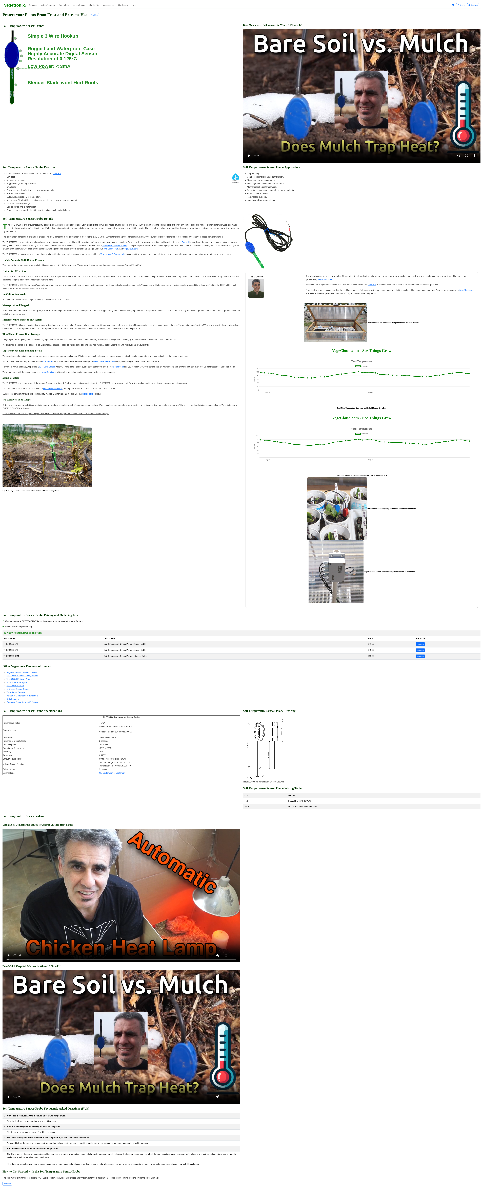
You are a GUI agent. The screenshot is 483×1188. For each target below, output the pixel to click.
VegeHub (57, 174)
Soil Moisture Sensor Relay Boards (22, 676)
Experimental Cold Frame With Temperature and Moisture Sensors (393, 323)
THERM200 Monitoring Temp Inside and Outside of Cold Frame (391, 509)
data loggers (47, 361)
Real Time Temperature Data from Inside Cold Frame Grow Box (361, 408)
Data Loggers (13, 699)
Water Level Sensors (16, 692)
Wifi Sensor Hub (111, 249)
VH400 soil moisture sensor (114, 245)
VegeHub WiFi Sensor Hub (112, 254)
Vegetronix (15, 5)
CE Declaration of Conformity (112, 773)
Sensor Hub (118, 367)
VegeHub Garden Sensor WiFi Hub (22, 672)
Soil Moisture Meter (15, 686)
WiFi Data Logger (47, 367)
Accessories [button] (109, 5)
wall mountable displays (104, 361)
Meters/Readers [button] (48, 5)
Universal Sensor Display (18, 689)
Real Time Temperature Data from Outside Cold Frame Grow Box (362, 475)
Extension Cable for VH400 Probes (22, 702)
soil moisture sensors (52, 389)
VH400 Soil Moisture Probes (19, 679)
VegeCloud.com (130, 249)
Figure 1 (185, 242)
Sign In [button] (462, 5)
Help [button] (134, 5)
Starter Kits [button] (94, 5)
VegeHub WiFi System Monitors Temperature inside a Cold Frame (389, 572)
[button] (453, 5)
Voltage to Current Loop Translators (22, 696)
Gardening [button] (123, 5)
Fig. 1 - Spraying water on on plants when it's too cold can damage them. (31, 491)
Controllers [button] (64, 5)
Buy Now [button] (94, 15)
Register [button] (474, 5)
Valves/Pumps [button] (79, 5)
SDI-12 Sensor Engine (17, 682)
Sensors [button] (33, 5)
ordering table (88, 394)
